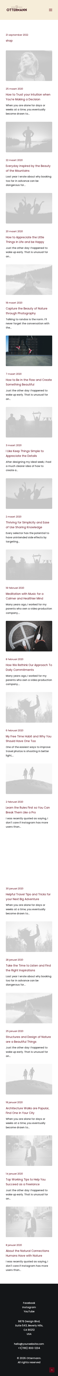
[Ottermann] (17, 10)
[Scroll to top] (51, 1369)
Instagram (29, 1307)
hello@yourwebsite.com (29, 1344)
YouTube (29, 1311)
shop (9, 41)
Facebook (29, 1303)
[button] (50, 10)
